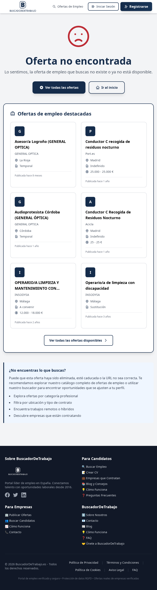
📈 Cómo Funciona (17, 526)
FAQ (135, 570)
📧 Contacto (90, 521)
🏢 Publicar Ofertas (18, 515)
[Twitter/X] (15, 494)
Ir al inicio (109, 87)
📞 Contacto (13, 532)
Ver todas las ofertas (61, 87)
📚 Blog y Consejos (95, 484)
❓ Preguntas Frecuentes (99, 495)
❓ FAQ (87, 538)
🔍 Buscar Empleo (94, 467)
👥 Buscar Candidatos (20, 521)
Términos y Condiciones (123, 562)
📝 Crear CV (90, 472)
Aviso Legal (116, 570)
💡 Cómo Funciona (94, 489)
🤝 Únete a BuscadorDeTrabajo (103, 543)
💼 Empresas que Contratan (101, 478)
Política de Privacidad (83, 562)
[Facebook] (7, 494)
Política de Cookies (88, 570)
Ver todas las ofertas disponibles (75, 340)
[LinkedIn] (23, 494)
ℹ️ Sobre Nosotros (94, 515)
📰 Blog (87, 526)
